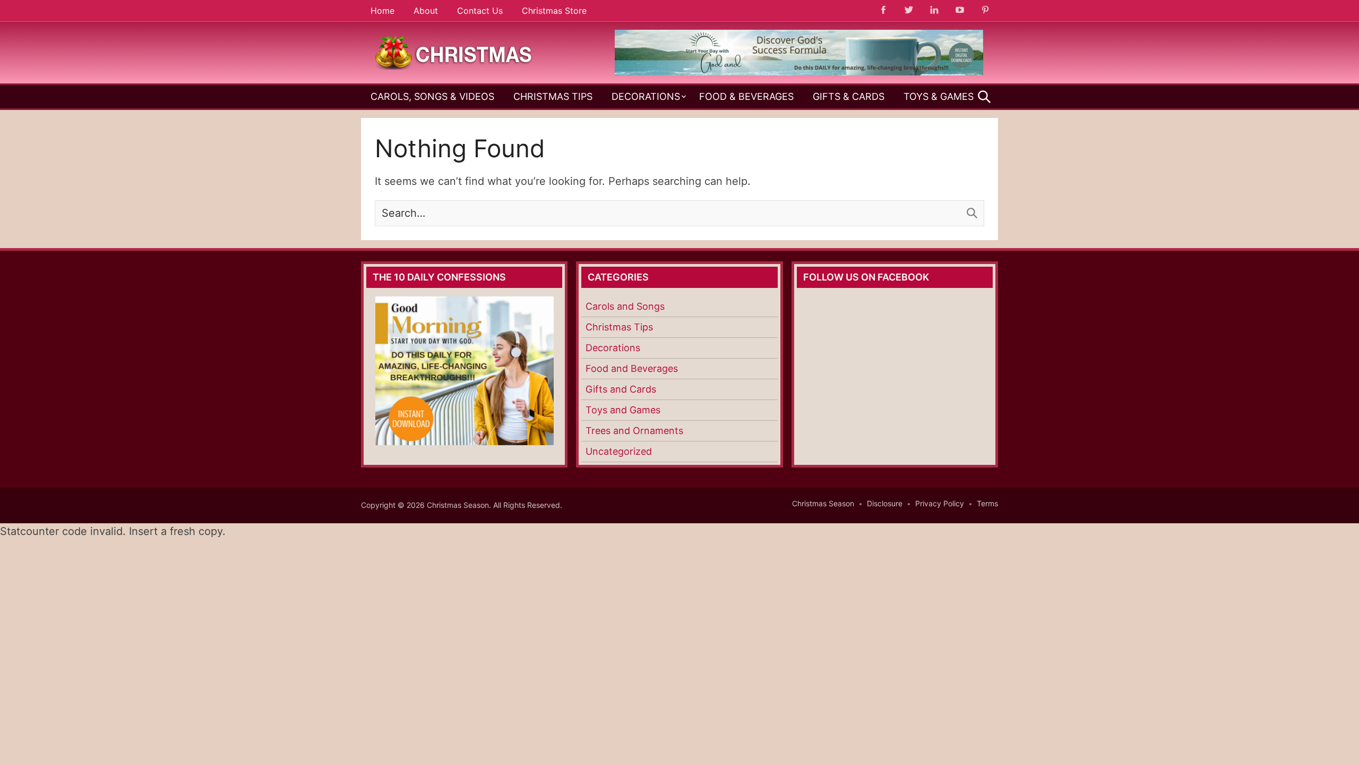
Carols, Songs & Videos (432, 96)
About (426, 10)
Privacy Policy (939, 503)
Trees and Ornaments (634, 430)
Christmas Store (554, 10)
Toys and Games (623, 409)
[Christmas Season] (453, 51)
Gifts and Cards (621, 389)
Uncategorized (619, 451)
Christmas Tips (552, 96)
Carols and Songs (625, 306)
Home (382, 10)
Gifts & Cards (848, 96)
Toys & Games (939, 96)
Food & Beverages (746, 96)
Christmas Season (823, 503)
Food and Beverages (632, 368)
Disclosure (884, 503)
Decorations (646, 96)
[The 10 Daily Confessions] (799, 72)
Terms (987, 503)
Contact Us (480, 10)
